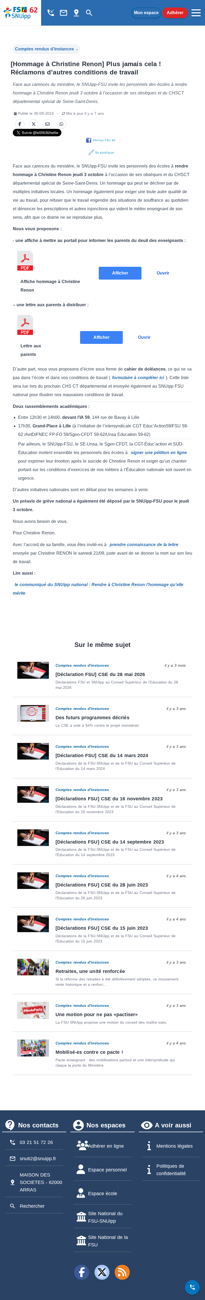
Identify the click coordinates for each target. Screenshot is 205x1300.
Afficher (120, 273)
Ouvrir (163, 273)
